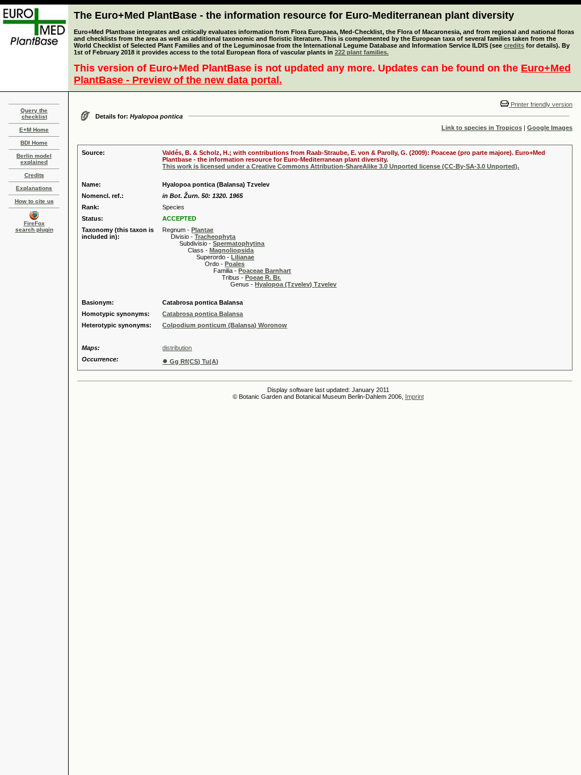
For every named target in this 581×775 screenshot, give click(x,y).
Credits (34, 175)
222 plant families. (362, 52)
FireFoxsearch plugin (34, 226)
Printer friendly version (540, 104)
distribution (177, 347)
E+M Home (34, 130)
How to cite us (34, 201)
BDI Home (34, 143)
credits (514, 45)
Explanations (34, 188)
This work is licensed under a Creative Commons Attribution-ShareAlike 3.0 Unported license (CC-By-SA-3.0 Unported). (340, 166)
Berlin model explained (34, 159)
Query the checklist (34, 113)
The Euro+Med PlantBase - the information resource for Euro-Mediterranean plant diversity (294, 15)
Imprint (414, 396)
